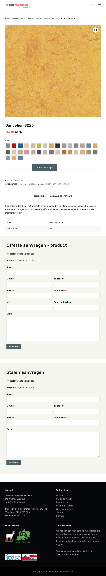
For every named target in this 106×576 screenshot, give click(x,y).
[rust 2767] (64, 152)
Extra (9, 313)
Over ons (60, 495)
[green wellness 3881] (14, 152)
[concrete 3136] (45, 145)
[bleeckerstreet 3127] (14, 145)
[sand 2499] (76, 152)
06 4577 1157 (19, 515)
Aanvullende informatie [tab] (61, 196)
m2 (8, 302)
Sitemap (60, 516)
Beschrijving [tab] (40, 196)
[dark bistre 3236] (57, 145)
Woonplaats (60, 290)
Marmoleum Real (28, 184)
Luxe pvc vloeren (64, 505)
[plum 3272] (51, 152)
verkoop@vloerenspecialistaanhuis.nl (29, 508)
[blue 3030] (20, 145)
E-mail (10, 278)
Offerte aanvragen (44, 167)
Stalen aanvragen (17, 174)
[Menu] (99, 4)
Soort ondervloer (63, 302)
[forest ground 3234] (82, 145)
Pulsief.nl (68, 571)
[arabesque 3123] (8, 145)
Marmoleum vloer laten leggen (54, 184)
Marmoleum (62, 502)
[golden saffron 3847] (95, 145)
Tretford (60, 512)
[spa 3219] (8, 158)
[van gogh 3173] (14, 158)
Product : (11, 260)
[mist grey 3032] (45, 152)
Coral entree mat (64, 509)
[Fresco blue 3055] (88, 145)
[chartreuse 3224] (39, 145)
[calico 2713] (26, 145)
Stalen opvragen (64, 499)
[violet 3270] (20, 158)
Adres (10, 290)
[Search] (92, 5)
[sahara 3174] (70, 152)
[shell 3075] (82, 152)
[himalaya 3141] (20, 152)
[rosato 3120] (57, 152)
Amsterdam (75, 551)
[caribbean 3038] (33, 145)
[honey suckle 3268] (26, 152)
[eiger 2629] (76, 145)
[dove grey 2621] (70, 145)
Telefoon (59, 278)
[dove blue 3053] (64, 145)
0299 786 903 (23, 512)
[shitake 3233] (88, 152)
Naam (10, 267)
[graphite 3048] (8, 152)
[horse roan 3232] (33, 152)
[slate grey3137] (95, 152)
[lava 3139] (39, 152)
